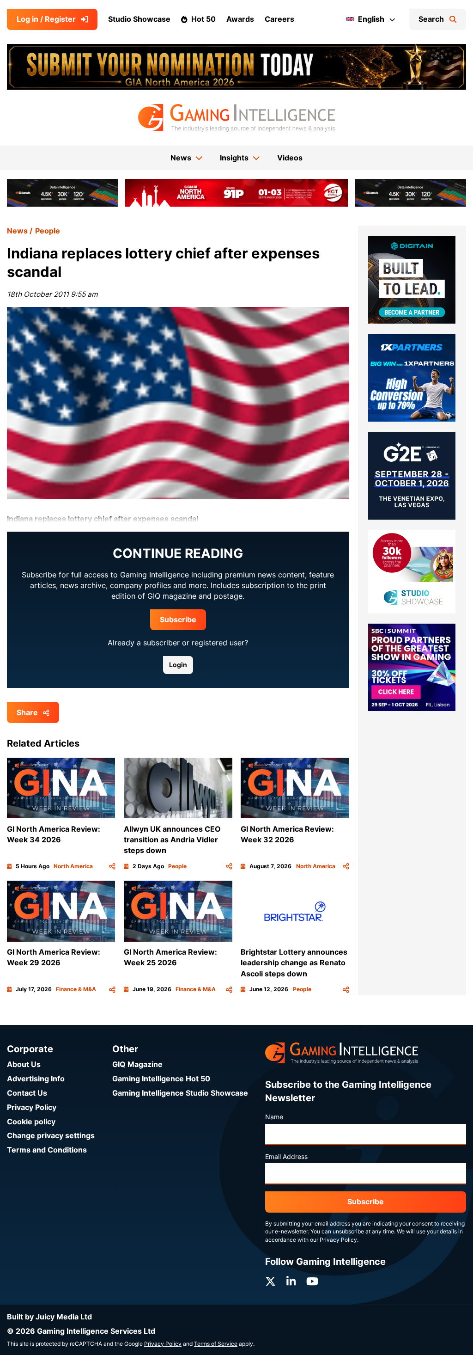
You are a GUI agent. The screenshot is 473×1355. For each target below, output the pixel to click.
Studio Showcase (139, 19)
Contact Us (27, 1093)
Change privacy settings (51, 1135)
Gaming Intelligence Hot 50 (161, 1078)
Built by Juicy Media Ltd (49, 1316)
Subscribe (178, 619)
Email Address (286, 1156)
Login (178, 664)
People (47, 231)
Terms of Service (215, 1344)
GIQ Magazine (137, 1064)
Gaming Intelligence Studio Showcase (180, 1093)
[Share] (112, 866)
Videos (290, 157)
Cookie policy (31, 1121)
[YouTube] (312, 1281)
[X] (270, 1281)
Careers (279, 19)
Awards (240, 19)
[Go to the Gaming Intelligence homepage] (236, 118)
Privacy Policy (31, 1107)
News (17, 231)
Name (274, 1117)
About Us (24, 1064)
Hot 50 (203, 19)
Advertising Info (36, 1078)
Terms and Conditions (47, 1150)
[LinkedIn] (291, 1281)
